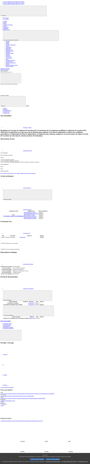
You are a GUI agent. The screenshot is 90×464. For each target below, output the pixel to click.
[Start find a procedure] (11, 78)
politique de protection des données (53, 461)
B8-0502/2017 (31, 303)
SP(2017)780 (32, 318)
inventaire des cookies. (83, 461)
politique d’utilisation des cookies (69, 461)
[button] (20, 415)
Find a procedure (4, 71)
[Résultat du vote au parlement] (29, 247)
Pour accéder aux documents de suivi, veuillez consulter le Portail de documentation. (18, 173)
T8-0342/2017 (23, 237)
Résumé (41, 237)
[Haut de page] (11, 335)
